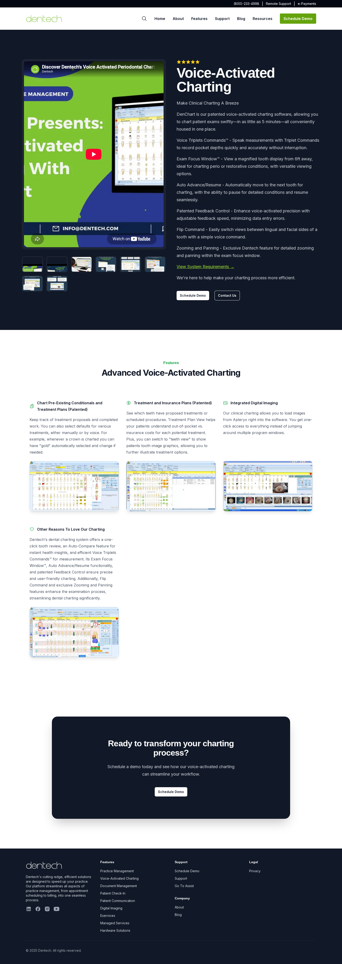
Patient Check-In (112, 893)
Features (199, 18)
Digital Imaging (111, 908)
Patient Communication (117, 901)
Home (159, 18)
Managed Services (114, 923)
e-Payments (307, 4)
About (178, 18)
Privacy (255, 871)
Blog (241, 18)
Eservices (107, 916)
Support (222, 18)
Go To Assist (184, 886)
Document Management (118, 886)
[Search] (144, 18)
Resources (262, 18)
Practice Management (117, 871)
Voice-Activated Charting (119, 878)
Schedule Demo (298, 18)
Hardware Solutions (115, 930)
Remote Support (278, 4)
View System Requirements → (205, 266)
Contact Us (227, 295)
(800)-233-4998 (246, 4)
